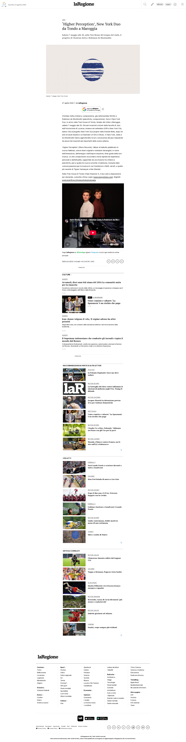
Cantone (40, 667)
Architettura (111, 690)
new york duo (85, 261)
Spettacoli (87, 667)
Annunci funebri (82, 726)
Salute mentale (112, 701)
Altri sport (63, 686)
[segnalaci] (152, 4)
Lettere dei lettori (113, 667)
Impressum (56, 726)
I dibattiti (110, 670)
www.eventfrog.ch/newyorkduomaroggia (79, 180)
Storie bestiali (111, 685)
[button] (109, 727)
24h (131, 695)
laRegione (82, 103)
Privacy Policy (41, 728)
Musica (86, 680)
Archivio (133, 697)
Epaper (168, 4)
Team (132, 705)
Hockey (63, 670)
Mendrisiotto (41, 680)
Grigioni (39, 683)
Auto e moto (111, 693)
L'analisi (86, 700)
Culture (63, 701)
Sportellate (64, 691)
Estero (40, 695)
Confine (40, 697)
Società (86, 678)
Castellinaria (88, 686)
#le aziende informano (138, 688)
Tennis (62, 680)
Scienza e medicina (137, 670)
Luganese (40, 678)
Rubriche (111, 674)
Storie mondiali (65, 688)
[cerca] (145, 4)
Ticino (39, 670)
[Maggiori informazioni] (103, 109)
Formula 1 (63, 683)
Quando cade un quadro (115, 698)
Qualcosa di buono (137, 675)
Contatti (63, 726)
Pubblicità (74, 726)
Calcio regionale (65, 675)
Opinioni (87, 695)
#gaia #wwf (134, 682)
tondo (92, 261)
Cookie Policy (53, 728)
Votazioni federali (43, 690)
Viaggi (109, 680)
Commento (87, 697)
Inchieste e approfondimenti (113, 677)
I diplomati (110, 695)
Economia (88, 690)
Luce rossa (64, 694)
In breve (133, 700)
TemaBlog (134, 680)
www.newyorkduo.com (103, 177)
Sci (61, 678)
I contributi (87, 705)
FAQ (68, 726)
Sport (62, 667)
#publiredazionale (136, 685)
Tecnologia (111, 682)
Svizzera (40, 688)
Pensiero (87, 673)
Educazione (134, 673)
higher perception (67, 261)
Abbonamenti (40, 726)
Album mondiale (65, 696)
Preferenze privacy (66, 728)
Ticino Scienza (135, 667)
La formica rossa (89, 703)
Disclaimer (48, 726)
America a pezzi (42, 703)
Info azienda (134, 703)
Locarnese (40, 675)
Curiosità (110, 688)
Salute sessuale (112, 703)
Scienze (86, 675)
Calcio (62, 673)
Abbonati (160, 4)
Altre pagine (135, 692)
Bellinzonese (41, 673)
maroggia (77, 261)
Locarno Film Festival (91, 683)
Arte (61, 703)
